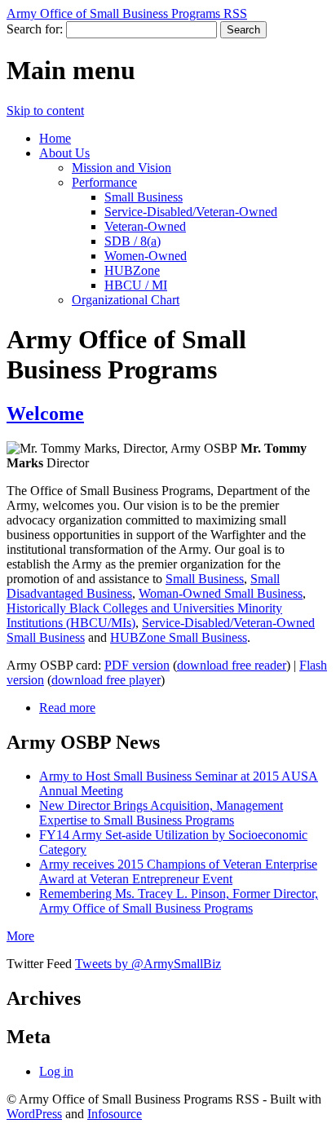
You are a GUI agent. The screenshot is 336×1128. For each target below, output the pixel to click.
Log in (56, 1071)
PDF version (137, 665)
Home (55, 138)
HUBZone (132, 270)
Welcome (45, 413)
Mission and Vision (121, 168)
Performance (104, 182)
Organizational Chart (125, 300)
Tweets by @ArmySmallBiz (148, 964)
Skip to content (45, 110)
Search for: (35, 29)
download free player (106, 680)
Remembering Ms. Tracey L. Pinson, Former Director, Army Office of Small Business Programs (178, 901)
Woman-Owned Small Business (221, 593)
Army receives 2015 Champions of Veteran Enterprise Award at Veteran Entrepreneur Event (178, 871)
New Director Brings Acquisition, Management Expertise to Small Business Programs (161, 812)
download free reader (231, 665)
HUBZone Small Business (178, 637)
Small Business (143, 197)
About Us (64, 153)
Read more (67, 707)
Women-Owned (145, 256)
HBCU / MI (135, 285)
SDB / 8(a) (132, 241)
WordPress (34, 1114)
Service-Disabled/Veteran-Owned (190, 212)
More (20, 936)
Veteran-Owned (145, 226)
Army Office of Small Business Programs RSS (127, 13)
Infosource (114, 1114)
